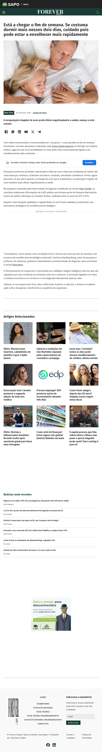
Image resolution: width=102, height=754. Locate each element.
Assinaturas (43, 704)
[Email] (26, 131)
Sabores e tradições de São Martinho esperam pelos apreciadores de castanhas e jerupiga (49, 353)
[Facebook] (6, 131)
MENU (25, 4)
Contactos (43, 724)
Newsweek (18, 265)
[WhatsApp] (13, 131)
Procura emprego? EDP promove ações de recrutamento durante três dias (49, 395)
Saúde (43, 697)
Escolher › (89, 162)
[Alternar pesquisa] (97, 12)
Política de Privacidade (87, 736)
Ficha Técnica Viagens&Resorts (43, 716)
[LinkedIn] (19, 131)
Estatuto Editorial (43, 708)
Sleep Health (85, 188)
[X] (32, 131)
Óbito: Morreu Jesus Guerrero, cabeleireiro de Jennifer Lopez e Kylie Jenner (17, 353)
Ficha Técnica (43, 712)
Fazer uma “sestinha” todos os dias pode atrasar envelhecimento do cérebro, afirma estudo (83, 353)
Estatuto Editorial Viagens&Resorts (43, 720)
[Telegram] (39, 131)
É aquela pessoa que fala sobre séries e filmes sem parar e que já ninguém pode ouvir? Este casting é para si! (83, 438)
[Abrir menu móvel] (4, 12)
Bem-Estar (8, 113)
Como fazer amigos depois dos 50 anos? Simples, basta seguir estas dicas (81, 395)
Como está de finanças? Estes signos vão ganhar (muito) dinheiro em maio (50, 435)
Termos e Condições (70, 736)
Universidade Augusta (62, 146)
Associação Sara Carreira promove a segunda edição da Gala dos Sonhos (17, 395)
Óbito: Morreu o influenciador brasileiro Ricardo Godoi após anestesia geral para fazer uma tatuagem (18, 438)
